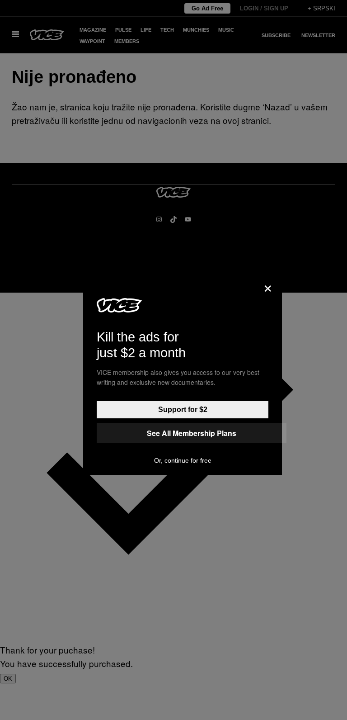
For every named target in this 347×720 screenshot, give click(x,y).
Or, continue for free (182, 460)
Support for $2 (182, 409)
